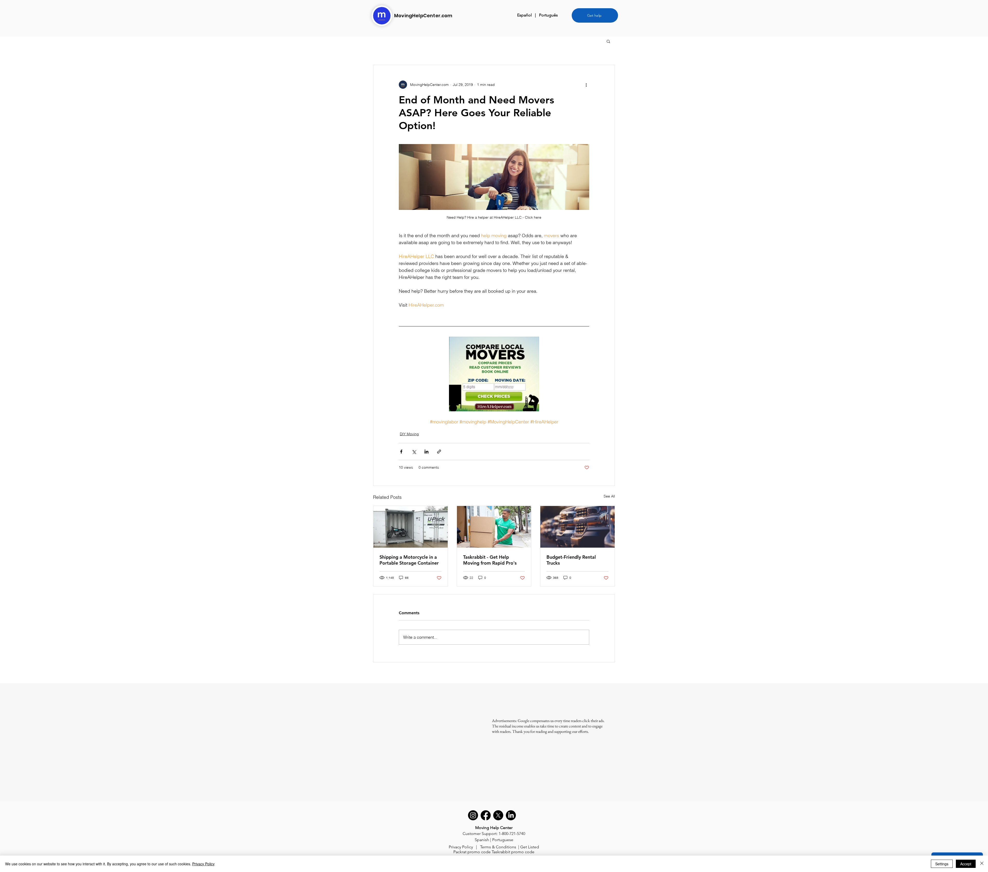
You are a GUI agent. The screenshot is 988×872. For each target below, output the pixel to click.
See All (609, 496)
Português (548, 15)
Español (524, 15)
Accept (965, 863)
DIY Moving (409, 434)
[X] (498, 815)
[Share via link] (439, 451)
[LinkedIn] (511, 815)
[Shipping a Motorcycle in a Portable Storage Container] (410, 527)
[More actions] (586, 85)
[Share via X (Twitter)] (413, 451)
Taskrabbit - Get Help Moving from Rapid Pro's (490, 560)
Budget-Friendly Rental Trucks (571, 560)
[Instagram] (473, 815)
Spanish (482, 839)
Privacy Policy (461, 846)
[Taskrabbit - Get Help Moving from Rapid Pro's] (494, 527)
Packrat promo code (472, 851)
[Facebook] (486, 815)
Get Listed (529, 846)
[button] (608, 41)
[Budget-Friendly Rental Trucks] (577, 527)
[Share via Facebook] (401, 451)
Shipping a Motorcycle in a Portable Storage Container (409, 560)
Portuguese (502, 839)
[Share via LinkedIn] (426, 451)
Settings (941, 863)
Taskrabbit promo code (513, 851)
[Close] (982, 864)
